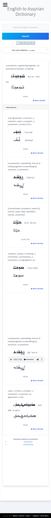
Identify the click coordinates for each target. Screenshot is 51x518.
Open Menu (5, 5)
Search (25, 36)
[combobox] (25, 28)
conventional (28, 444)
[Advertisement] (25, 312)
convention (28, 442)
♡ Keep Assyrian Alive (25, 43)
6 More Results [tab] (11, 107)
